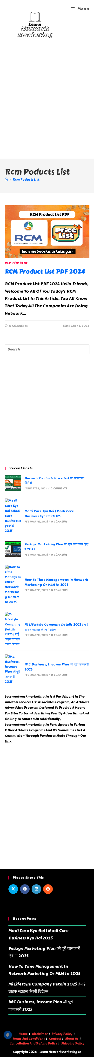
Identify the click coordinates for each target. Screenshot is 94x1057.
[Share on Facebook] (25, 889)
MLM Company (16, 263)
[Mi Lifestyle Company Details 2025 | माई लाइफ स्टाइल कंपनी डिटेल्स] (13, 629)
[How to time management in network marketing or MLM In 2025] (13, 585)
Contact (55, 1039)
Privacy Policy (62, 1034)
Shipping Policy (72, 1043)
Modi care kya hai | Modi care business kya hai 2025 (49, 514)
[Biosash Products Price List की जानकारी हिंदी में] (13, 483)
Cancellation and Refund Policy (33, 1043)
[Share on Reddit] (48, 889)
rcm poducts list (26, 179)
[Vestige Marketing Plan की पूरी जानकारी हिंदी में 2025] (13, 549)
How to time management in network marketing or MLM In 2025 (56, 582)
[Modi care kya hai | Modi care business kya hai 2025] (13, 516)
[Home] (6, 179)
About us (71, 1039)
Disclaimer (39, 1034)
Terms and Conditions (29, 1039)
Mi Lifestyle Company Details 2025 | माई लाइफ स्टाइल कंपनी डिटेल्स (56, 627)
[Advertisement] (47, 109)
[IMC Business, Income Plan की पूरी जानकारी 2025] (13, 669)
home (23, 1034)
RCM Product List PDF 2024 (45, 271)
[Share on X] (13, 889)
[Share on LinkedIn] (36, 889)
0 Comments (18, 326)
